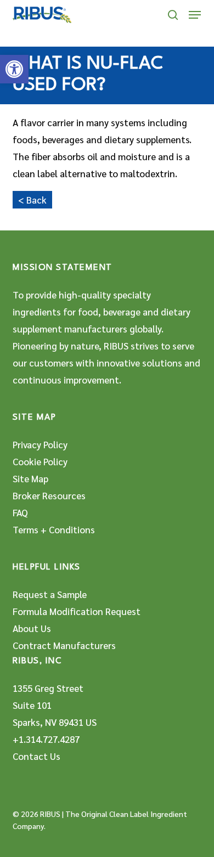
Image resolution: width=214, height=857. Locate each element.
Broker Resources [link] (49, 495)
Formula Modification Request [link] (76, 611)
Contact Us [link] (36, 756)
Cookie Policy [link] (40, 461)
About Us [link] (32, 628)
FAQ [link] (20, 512)
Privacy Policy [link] (40, 444)
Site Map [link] (30, 478)
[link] (14, 69)
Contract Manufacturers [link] (64, 645)
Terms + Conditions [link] (54, 529)
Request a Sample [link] (50, 594)
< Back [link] (32, 200)
